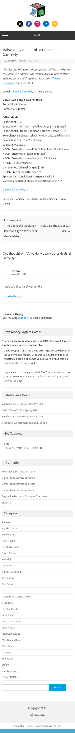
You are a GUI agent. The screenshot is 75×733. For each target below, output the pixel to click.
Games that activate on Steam (18, 483)
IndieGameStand (11, 633)
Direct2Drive (9, 553)
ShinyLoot (7, 658)
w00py (12, 60)
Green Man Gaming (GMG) (16, 596)
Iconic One (19, 726)
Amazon (6, 522)
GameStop (8, 578)
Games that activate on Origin (18, 477)
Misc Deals (8, 646)
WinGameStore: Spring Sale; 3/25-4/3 (22, 404)
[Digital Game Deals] (37, 16)
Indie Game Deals (11, 621)
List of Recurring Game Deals (18, 490)
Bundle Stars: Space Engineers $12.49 (22, 416)
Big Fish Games (10, 528)
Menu (37, 35)
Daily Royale (8, 540)
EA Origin (7, 559)
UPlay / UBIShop (11, 677)
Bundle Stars (9, 534)
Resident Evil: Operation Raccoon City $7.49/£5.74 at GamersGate (20, 231)
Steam (5, 664)
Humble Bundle (10, 609)
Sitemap (6, 502)
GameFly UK (30, 91)
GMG (7, 443)
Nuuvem (6, 652)
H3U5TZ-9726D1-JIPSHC (17, 448)
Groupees (7, 602)
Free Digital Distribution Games (19, 471)
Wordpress (55, 726)
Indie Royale (8, 627)
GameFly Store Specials (45, 199)
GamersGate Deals (12, 571)
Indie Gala (7, 615)
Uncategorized (10, 671)
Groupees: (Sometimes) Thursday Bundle (24, 422)
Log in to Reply (11, 296)
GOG (4, 590)
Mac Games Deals (11, 640)
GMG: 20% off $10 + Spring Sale (19, 410)
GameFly (16, 91)
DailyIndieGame (10, 547)
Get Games (8, 584)
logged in (23, 317)
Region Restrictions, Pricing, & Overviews (24, 496)
